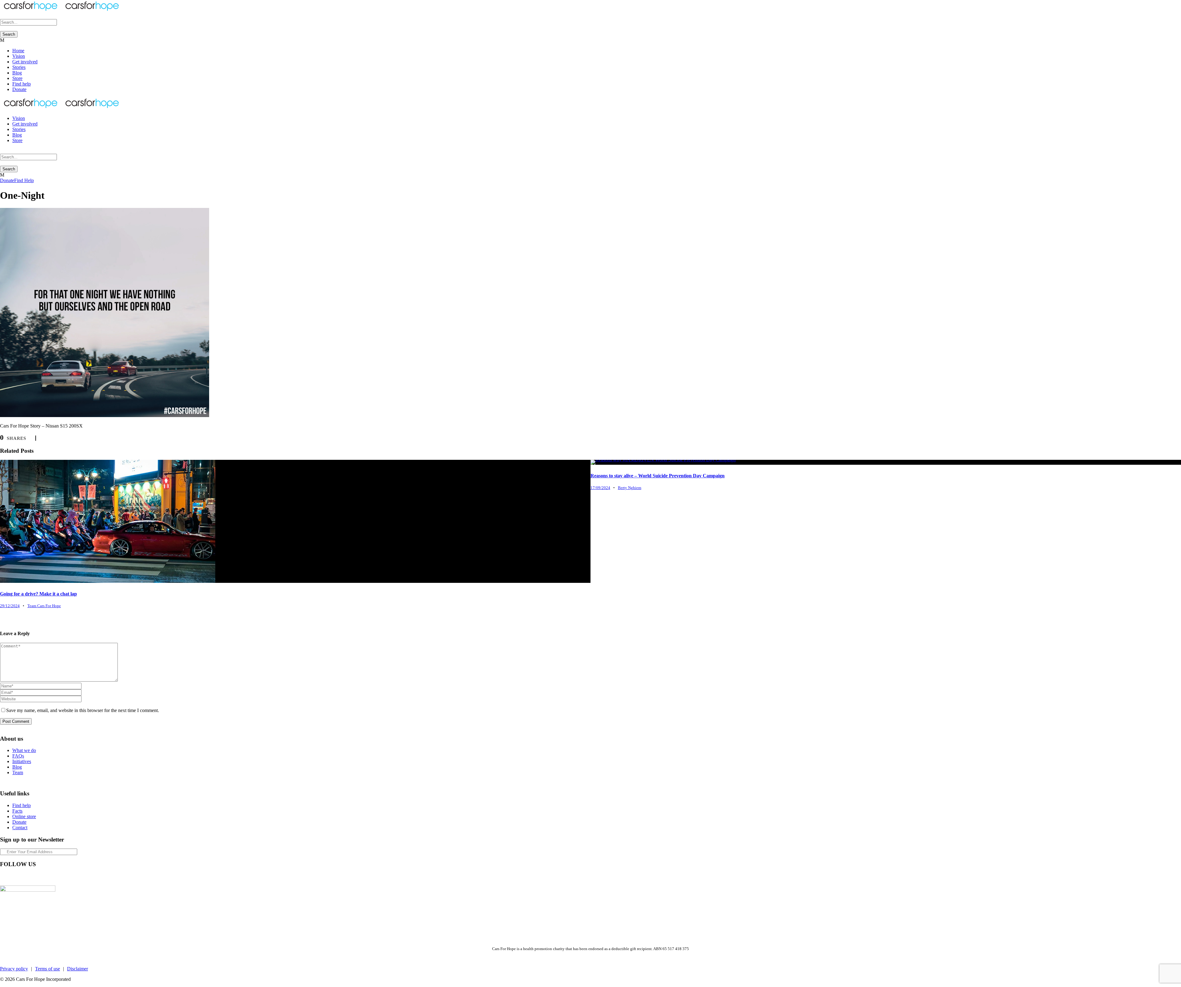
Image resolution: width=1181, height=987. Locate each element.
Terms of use (47, 968)
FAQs (18, 755)
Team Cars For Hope (44, 605)
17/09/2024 (600, 487)
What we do (24, 750)
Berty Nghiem (629, 487)
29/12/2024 (10, 605)
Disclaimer (77, 968)
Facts (17, 811)
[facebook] (2, 877)
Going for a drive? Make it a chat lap (38, 593)
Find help (21, 83)
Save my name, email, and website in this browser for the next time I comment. (82, 710)
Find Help (24, 180)
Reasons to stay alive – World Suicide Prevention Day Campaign (657, 475)
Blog (17, 72)
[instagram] (35, 877)
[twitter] (24, 877)
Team (17, 772)
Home (18, 50)
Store (17, 78)
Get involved (25, 61)
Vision (18, 56)
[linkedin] (13, 877)
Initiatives (21, 761)
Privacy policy (14, 968)
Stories (19, 67)
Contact (19, 827)
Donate (19, 89)
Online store (24, 816)
